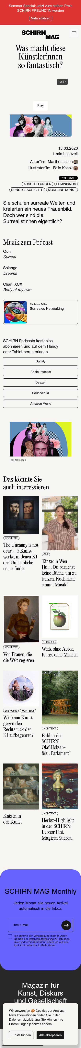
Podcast (68, 178)
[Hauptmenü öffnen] (74, 33)
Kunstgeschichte (27, 190)
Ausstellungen (38, 184)
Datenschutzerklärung (41, 938)
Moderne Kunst (62, 190)
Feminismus (66, 184)
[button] (40, 361)
